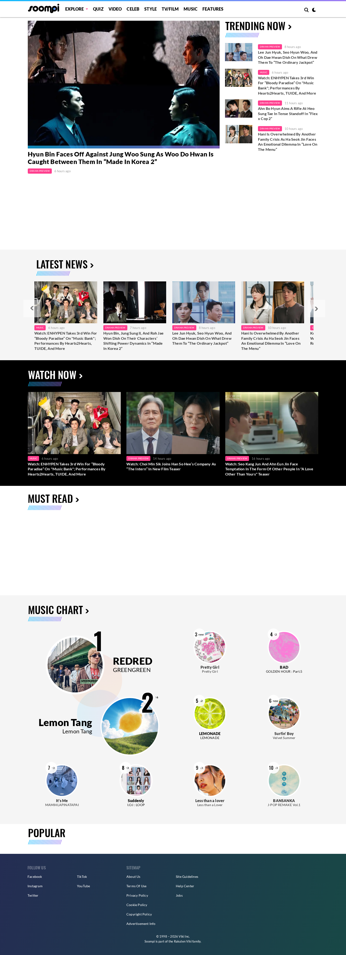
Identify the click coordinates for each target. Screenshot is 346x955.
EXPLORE (74, 9)
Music (190, 9)
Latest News (62, 263)
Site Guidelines (187, 877)
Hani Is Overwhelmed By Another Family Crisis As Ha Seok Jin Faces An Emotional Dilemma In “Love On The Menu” (287, 142)
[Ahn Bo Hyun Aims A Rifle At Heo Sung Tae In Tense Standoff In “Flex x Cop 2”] (238, 108)
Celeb (133, 9)
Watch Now (52, 374)
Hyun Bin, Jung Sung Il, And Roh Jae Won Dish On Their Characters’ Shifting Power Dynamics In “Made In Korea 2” (133, 341)
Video (115, 9)
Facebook (35, 877)
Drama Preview (40, 170)
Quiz (98, 9)
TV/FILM (170, 9)
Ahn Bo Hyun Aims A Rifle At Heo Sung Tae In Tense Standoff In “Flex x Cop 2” (288, 113)
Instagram (35, 886)
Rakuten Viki (183, 941)
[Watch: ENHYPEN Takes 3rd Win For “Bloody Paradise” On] (65, 302)
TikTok (82, 877)
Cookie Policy (136, 905)
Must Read (50, 498)
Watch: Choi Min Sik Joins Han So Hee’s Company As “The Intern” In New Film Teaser (171, 466)
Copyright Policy (139, 914)
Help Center (185, 886)
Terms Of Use (136, 886)
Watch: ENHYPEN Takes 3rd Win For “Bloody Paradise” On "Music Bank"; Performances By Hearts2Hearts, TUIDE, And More (287, 85)
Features (213, 9)
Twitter (33, 895)
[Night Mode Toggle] (314, 10)
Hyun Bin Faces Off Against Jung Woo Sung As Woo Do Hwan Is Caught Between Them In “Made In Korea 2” (121, 157)
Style (150, 9)
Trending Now (255, 25)
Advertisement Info (141, 924)
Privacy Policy (137, 895)
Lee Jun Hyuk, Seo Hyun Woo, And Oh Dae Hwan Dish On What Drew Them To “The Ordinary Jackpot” (287, 57)
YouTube (83, 886)
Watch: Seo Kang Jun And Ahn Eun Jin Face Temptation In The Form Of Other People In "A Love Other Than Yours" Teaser (269, 469)
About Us (133, 877)
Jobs (179, 895)
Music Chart (55, 610)
